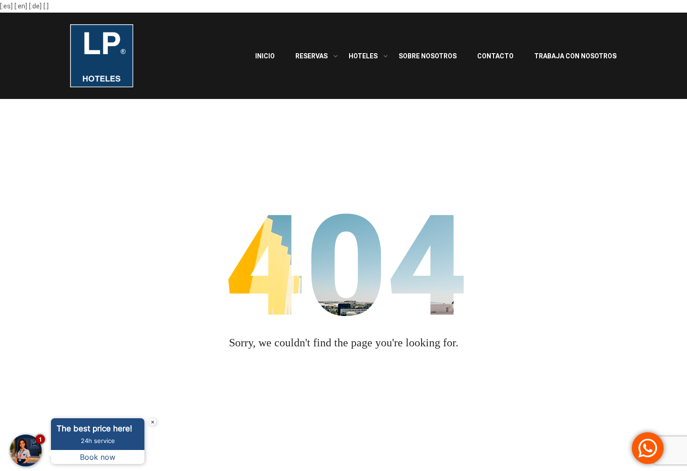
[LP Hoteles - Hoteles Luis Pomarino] (101, 58)
